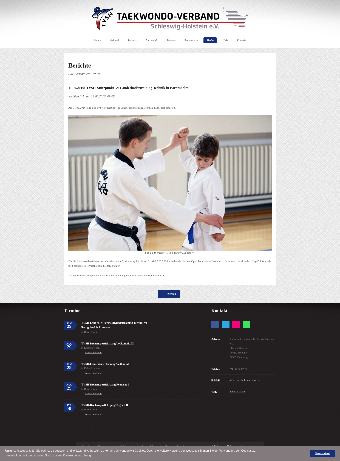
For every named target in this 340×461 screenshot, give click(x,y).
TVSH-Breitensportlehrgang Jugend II (104, 405)
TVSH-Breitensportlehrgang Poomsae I (105, 384)
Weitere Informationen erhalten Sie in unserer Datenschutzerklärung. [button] (49, 455)
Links (225, 40)
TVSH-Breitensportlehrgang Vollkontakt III (107, 343)
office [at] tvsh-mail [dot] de (245, 380)
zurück (172, 293)
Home (97, 40)
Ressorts (132, 40)
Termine (171, 40)
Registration (191, 40)
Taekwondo (152, 40)
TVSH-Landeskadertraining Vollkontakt (105, 364)
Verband (114, 40)
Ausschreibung (93, 352)
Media (210, 40)
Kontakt (241, 40)
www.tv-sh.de (237, 391)
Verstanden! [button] (322, 453)
